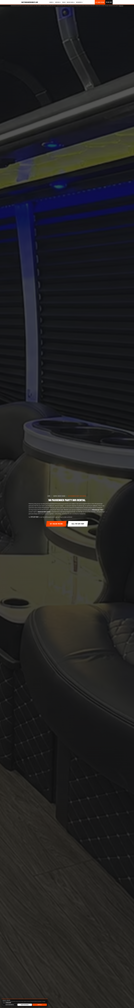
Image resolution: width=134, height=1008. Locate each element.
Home (49, 496)
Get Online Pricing (100, 2)
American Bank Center (44, 511)
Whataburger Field (97, 509)
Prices (64, 2)
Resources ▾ (79, 2)
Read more (121, 5)
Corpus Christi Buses (59, 496)
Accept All (40, 1004)
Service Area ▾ (71, 2)
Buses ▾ (52, 2)
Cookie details (8, 1002)
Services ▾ (58, 2)
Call (78, 524)
